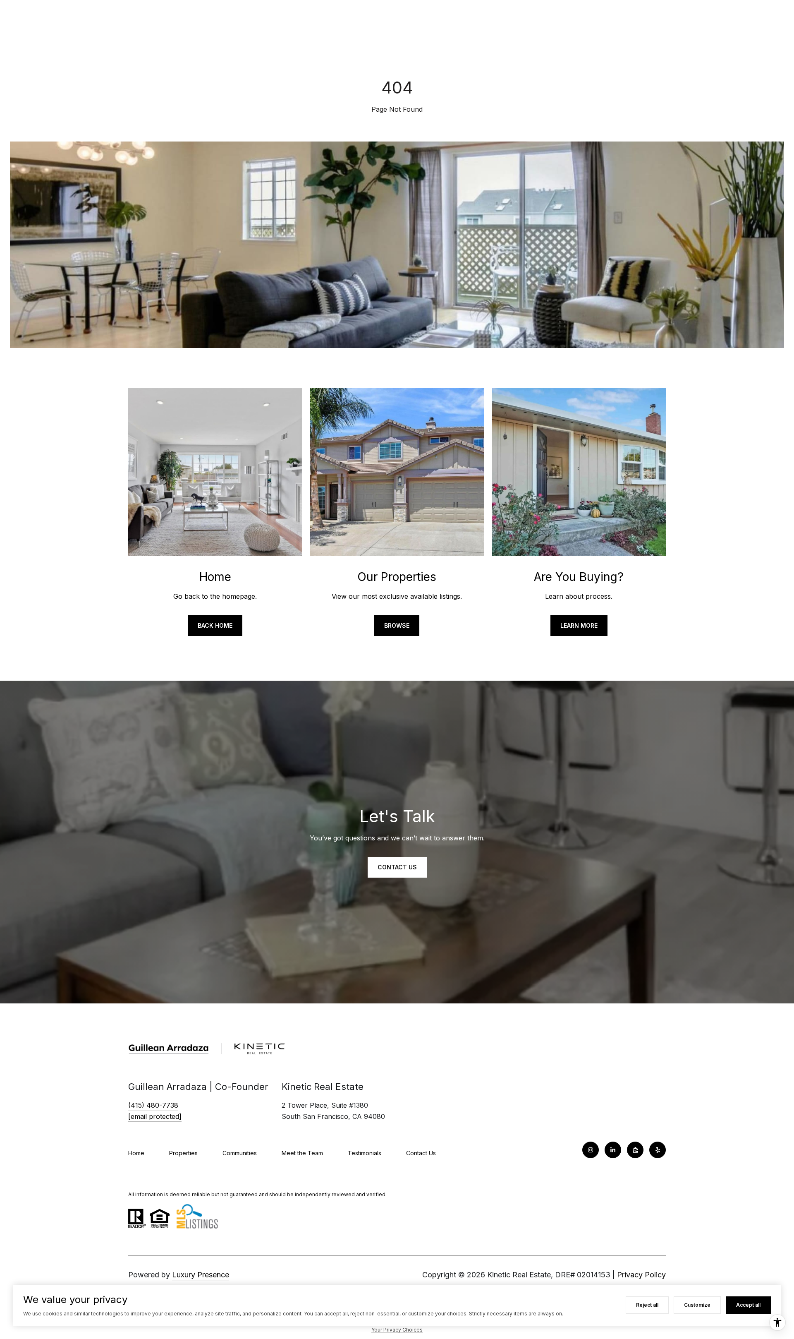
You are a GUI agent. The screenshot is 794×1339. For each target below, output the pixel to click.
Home (136, 1153)
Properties (183, 1153)
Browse (396, 625)
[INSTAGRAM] (590, 1150)
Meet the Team (302, 1153)
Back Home (215, 625)
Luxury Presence (200, 1274)
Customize (697, 1305)
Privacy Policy (641, 1274)
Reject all (647, 1305)
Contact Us (421, 1153)
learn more (579, 625)
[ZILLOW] (635, 1150)
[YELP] (657, 1150)
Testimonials (364, 1153)
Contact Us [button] (397, 867)
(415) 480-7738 (153, 1105)
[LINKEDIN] (613, 1150)
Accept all (748, 1305)
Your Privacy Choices (397, 1330)
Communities (239, 1153)
